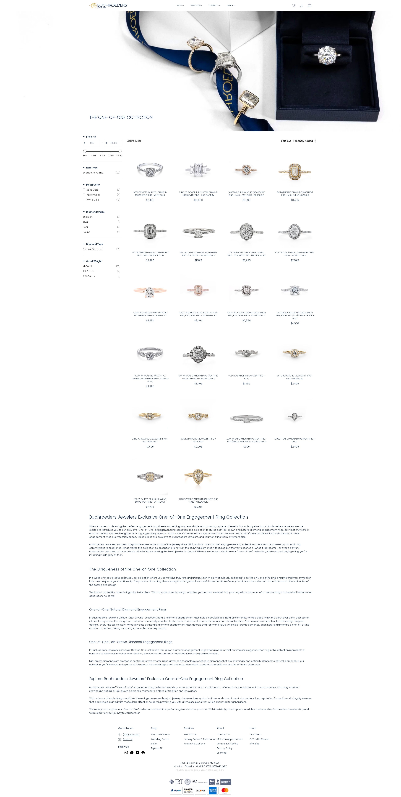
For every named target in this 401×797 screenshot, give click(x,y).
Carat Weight (94, 261)
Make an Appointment (229, 739)
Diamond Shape (95, 211)
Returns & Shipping (227, 743)
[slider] (84, 151)
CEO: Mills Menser (259, 739)
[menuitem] (180, 5)
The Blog (255, 743)
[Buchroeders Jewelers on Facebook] (131, 752)
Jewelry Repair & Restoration (200, 739)
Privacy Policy (224, 748)
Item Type (92, 167)
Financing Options (194, 743)
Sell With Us (190, 734)
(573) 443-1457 (219, 766)
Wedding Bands (160, 739)
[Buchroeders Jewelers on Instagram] (126, 752)
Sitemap (222, 752)
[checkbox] (101, 172)
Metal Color (93, 184)
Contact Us (223, 734)
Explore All (156, 748)
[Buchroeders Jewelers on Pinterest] (143, 752)
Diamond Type (94, 244)
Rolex (154, 743)
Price (91, 136)
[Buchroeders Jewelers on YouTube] (137, 752)
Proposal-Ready (160, 734)
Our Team (255, 734)
